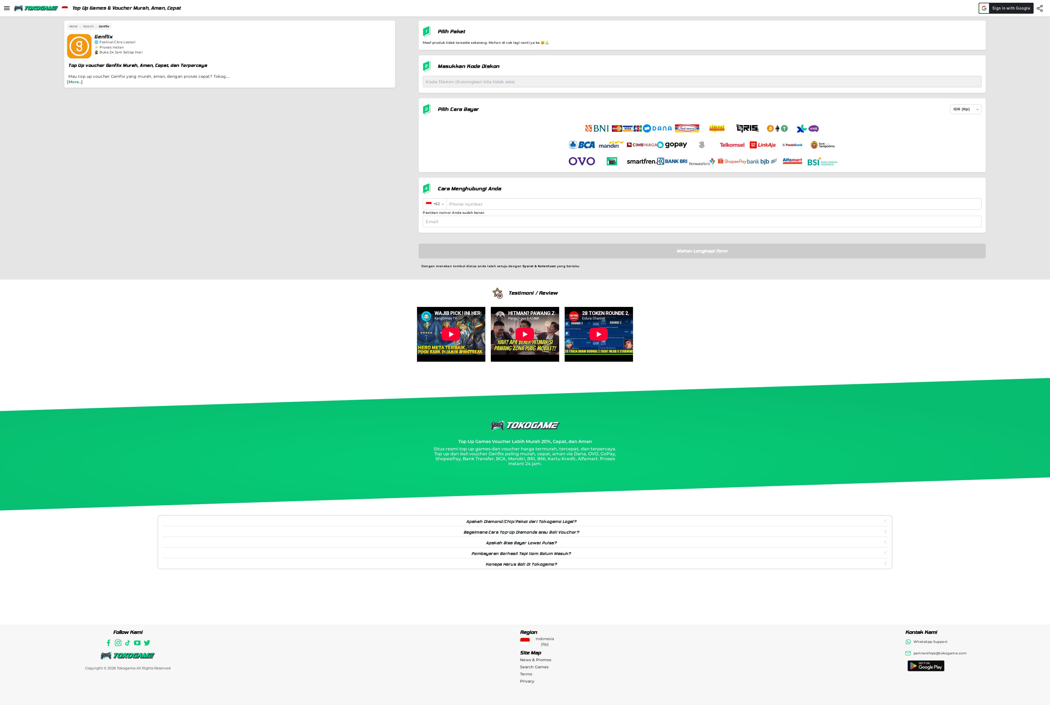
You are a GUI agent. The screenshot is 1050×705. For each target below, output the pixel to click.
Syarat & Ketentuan (539, 266)
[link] (73, 26)
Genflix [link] (104, 26)
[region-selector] (65, 8)
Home (73, 26)
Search (88, 26)
